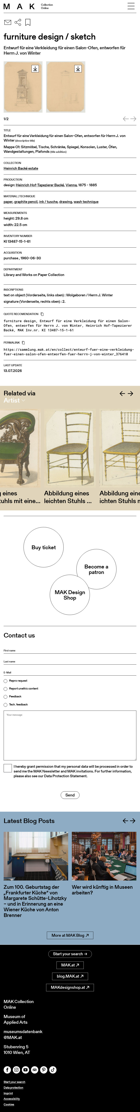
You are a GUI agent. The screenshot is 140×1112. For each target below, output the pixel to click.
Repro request (18, 680)
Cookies (9, 1104)
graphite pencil (26, 201)
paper (8, 201)
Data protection (13, 1087)
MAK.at (68, 965)
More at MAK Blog (68, 935)
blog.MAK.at (68, 976)
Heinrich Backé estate (21, 168)
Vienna (71, 185)
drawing (65, 201)
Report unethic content (23, 688)
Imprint (8, 1093)
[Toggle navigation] (131, 6)
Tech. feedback (18, 704)
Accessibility (12, 1099)
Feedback (15, 696)
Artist (12, 400)
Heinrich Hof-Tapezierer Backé (40, 185)
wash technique (86, 201)
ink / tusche (48, 201)
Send (70, 795)
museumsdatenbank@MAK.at (23, 1034)
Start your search (68, 954)
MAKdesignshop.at (68, 987)
